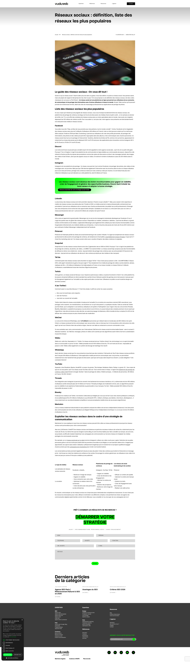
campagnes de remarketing (78, 447)
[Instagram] (109, 652)
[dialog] (12, 639)
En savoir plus (13, 636)
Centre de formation (114, 615)
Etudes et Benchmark (115, 614)
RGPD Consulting (86, 624)
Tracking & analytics (87, 623)
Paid (56, 623)
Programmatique (59, 627)
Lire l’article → (58, 596)
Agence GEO (58, 616)
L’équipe (112, 625)
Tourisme (84, 634)
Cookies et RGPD (74, 658)
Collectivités (85, 636)
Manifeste (112, 622)
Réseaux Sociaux (59, 634)
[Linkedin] (115, 652)
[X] (133, 652)
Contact (112, 626)
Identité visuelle (86, 616)
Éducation (84, 632)
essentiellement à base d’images (115, 237)
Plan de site (86, 658)
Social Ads (57, 625)
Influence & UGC (58, 636)
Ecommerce (85, 635)
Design (84, 611)
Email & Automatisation (60, 637)
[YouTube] (127, 652)
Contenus (57, 631)
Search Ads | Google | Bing (61, 624)
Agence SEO (58, 612)
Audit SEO (57, 618)
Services (84, 638)
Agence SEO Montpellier (60, 614)
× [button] (22, 619)
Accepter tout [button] (8, 654)
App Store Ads (58, 628)
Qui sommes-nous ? (114, 624)
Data (83, 620)
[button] (12, 658)
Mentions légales (60, 658)
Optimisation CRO (86, 625)
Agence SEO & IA (59, 615)
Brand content (58, 633)
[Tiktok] (121, 652)
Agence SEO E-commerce (61, 619)
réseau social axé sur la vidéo (75, 440)
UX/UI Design (85, 615)
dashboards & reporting (87, 621)
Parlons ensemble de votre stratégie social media (74, 189)
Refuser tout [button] (17, 654)
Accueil (56, 34)
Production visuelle (86, 614)
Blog (111, 612)
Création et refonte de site (88, 612)
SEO (56, 611)
